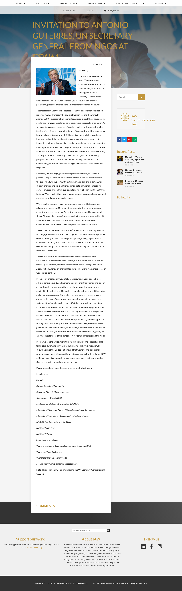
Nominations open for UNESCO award (134, 171)
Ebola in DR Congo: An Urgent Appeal (134, 182)
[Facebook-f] (151, 546)
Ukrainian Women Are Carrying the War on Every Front (135, 159)
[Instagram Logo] (160, 546)
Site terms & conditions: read (61, 583)
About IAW (41, 3)
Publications (95, 3)
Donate (159, 3)
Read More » (129, 165)
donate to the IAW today (31, 547)
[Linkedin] (143, 546)
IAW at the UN (67, 3)
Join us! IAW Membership (129, 3)
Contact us (69, 10)
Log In (90, 10)
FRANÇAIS (111, 10)
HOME (19, 3)
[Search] (141, 97)
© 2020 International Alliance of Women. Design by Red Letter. (121, 583)
